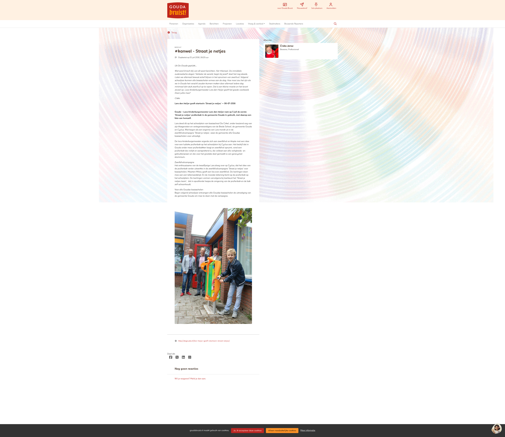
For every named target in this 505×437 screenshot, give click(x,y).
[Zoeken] (335, 23)
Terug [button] (174, 32)
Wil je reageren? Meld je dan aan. (190, 378)
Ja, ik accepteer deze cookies (247, 430)
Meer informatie (307, 430)
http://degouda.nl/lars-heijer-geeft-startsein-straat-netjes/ (204, 341)
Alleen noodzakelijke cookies (282, 430)
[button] (173, 23)
